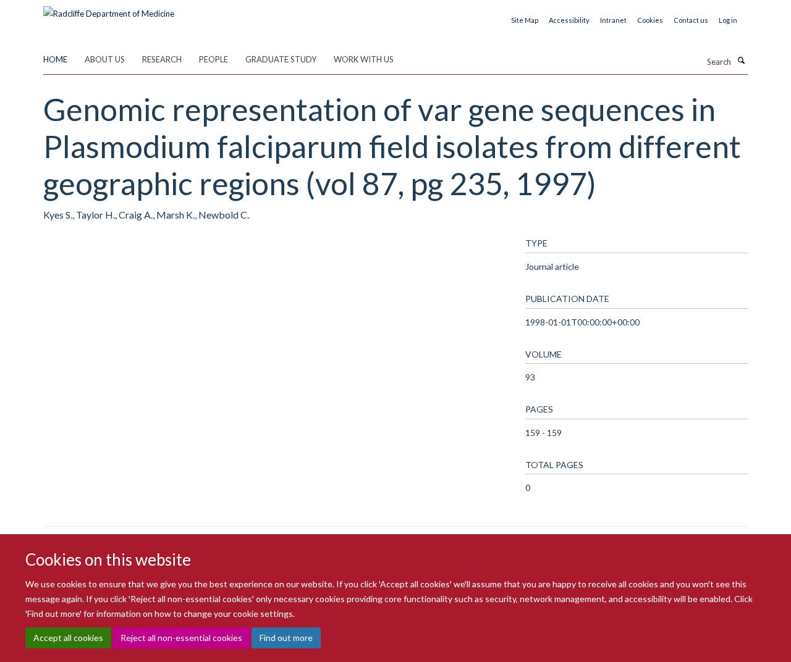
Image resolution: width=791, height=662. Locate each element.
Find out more (286, 637)
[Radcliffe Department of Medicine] (108, 9)
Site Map (524, 20)
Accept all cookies (68, 637)
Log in (728, 20)
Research (162, 59)
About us (105, 59)
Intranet (613, 20)
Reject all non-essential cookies (181, 637)
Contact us (691, 20)
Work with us (364, 59)
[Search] (741, 60)
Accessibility (569, 20)
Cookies (650, 20)
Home (55, 59)
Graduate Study (280, 59)
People (213, 59)
